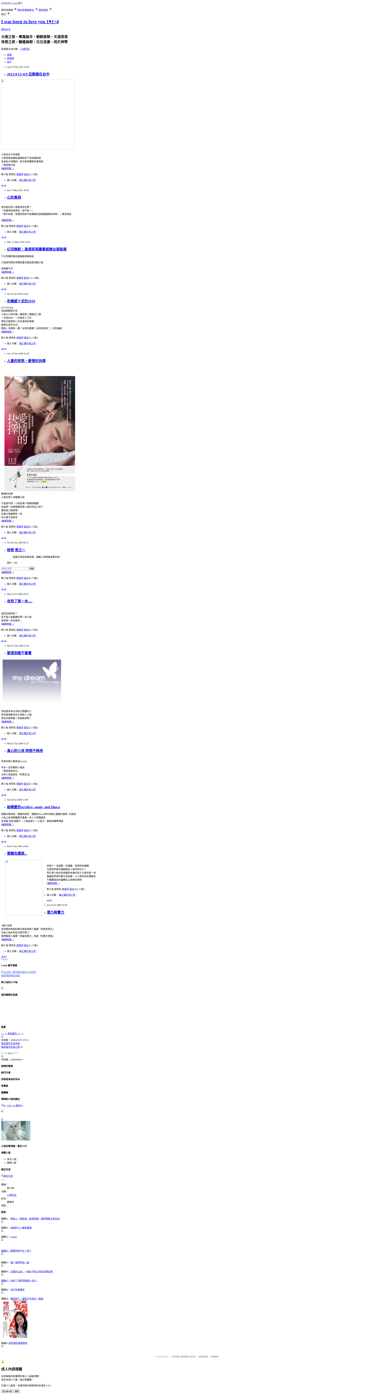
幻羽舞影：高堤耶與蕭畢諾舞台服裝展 (37, 249)
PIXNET (165, 1357)
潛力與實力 (55, 912)
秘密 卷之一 (16, 550)
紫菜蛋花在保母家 (10, 1043)
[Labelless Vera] (2, 1119)
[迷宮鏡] (2, 1111)
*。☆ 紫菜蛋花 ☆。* (12, 1033)
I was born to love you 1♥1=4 (30, 21)
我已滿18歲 (7, 1391)
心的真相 (14, 197)
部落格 (10, 58)
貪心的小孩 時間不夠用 (25, 751)
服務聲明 (215, 1357)
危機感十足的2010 (21, 301)
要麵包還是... (17, 853)
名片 (9, 62)
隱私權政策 (203, 1357)
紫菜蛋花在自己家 (10, 1047)
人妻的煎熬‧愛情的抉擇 (26, 361)
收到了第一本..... (19, 601)
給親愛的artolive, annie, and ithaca (33, 807)
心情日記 (25, 49)
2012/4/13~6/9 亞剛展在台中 (28, 74)
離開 (17, 1391)
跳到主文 (6, 29)
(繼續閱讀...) (7, 168)
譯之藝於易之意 (27, 180)
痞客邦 (19, 174)
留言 (26, 174)
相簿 (9, 55)
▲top (3, 185)
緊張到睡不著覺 (19, 653)
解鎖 (32, 569)
